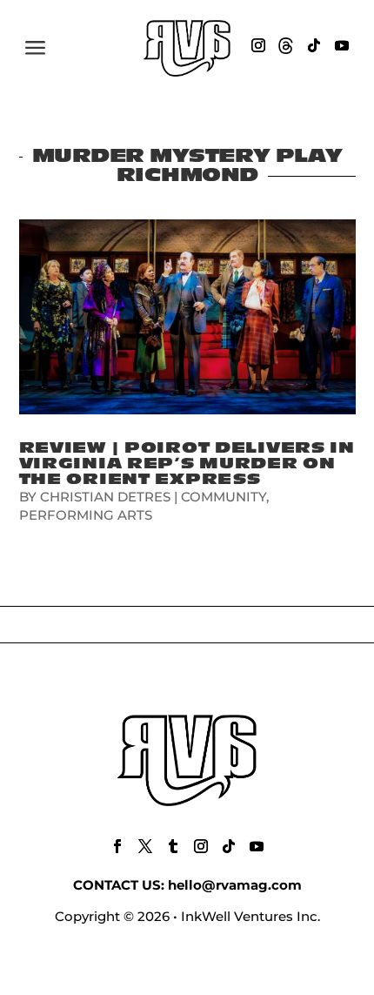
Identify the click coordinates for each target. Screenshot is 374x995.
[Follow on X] (145, 846)
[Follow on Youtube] (342, 45)
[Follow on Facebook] (117, 846)
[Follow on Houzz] (286, 45)
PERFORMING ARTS (85, 515)
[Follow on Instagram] (258, 45)
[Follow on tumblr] (173, 846)
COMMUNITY (223, 496)
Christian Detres (105, 496)
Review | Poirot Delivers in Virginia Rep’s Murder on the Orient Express (187, 463)
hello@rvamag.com (235, 885)
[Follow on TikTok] (314, 45)
